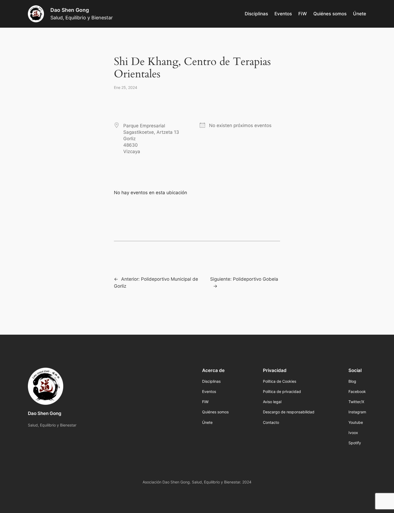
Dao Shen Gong (69, 10)
